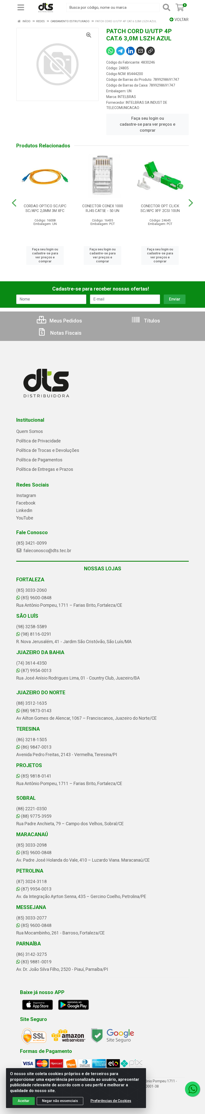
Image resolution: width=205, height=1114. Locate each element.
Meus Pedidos (65, 321)
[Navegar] (14, 203)
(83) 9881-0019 (36, 961)
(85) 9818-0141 (36, 776)
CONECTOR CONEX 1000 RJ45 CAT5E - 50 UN (102, 208)
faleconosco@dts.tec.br (46, 550)
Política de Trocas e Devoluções (47, 450)
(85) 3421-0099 (31, 543)
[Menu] (20, 7)
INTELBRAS (127, 97)
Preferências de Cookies (110, 1101)
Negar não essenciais (60, 1101)
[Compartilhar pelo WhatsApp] (110, 51)
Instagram (26, 495)
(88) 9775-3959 (36, 816)
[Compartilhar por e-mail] (140, 51)
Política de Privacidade (38, 440)
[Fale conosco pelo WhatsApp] (192, 1089)
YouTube (24, 517)
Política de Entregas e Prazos (44, 469)
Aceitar (24, 1101)
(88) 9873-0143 (36, 710)
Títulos (151, 321)
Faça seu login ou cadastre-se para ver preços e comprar (147, 124)
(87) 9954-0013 (36, 670)
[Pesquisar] (166, 7)
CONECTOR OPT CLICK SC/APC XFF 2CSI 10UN (160, 208)
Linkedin (24, 510)
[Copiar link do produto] (150, 51)
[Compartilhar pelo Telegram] (120, 51)
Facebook (26, 503)
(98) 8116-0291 (36, 634)
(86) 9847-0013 (36, 747)
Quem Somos (29, 431)
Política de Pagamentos (39, 459)
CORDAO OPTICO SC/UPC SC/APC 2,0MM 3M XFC (45, 208)
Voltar (181, 19)
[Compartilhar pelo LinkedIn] (130, 51)
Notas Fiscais (65, 333)
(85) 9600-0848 (36, 597)
